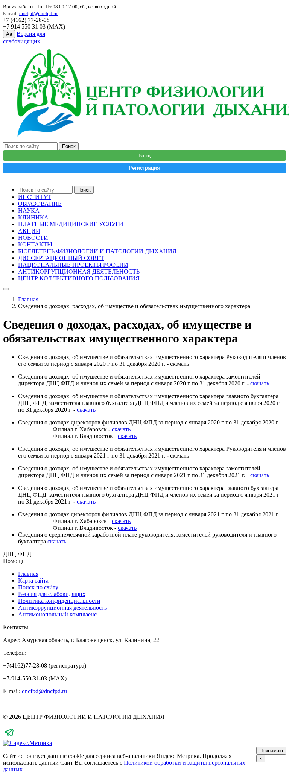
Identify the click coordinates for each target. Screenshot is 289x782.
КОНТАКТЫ (35, 244)
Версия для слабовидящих (51, 594)
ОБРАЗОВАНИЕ (40, 204)
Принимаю (271, 750)
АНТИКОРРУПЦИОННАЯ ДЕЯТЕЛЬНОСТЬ (79, 271)
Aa (9, 34)
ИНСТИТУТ (34, 197)
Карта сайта (33, 580)
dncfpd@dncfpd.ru (44, 691)
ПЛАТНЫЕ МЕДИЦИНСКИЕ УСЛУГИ (70, 224)
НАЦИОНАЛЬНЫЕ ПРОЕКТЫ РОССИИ (73, 265)
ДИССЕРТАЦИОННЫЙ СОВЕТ (61, 258)
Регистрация (144, 168)
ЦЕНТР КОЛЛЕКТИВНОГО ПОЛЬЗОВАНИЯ (79, 278)
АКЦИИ (29, 231)
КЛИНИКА (33, 217)
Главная (28, 299)
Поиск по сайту (38, 587)
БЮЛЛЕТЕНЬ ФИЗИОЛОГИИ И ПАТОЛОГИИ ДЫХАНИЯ (97, 251)
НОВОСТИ (33, 237)
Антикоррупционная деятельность (62, 607)
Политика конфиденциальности (59, 601)
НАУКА (29, 210)
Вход (144, 155)
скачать (259, 383)
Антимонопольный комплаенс (57, 614)
